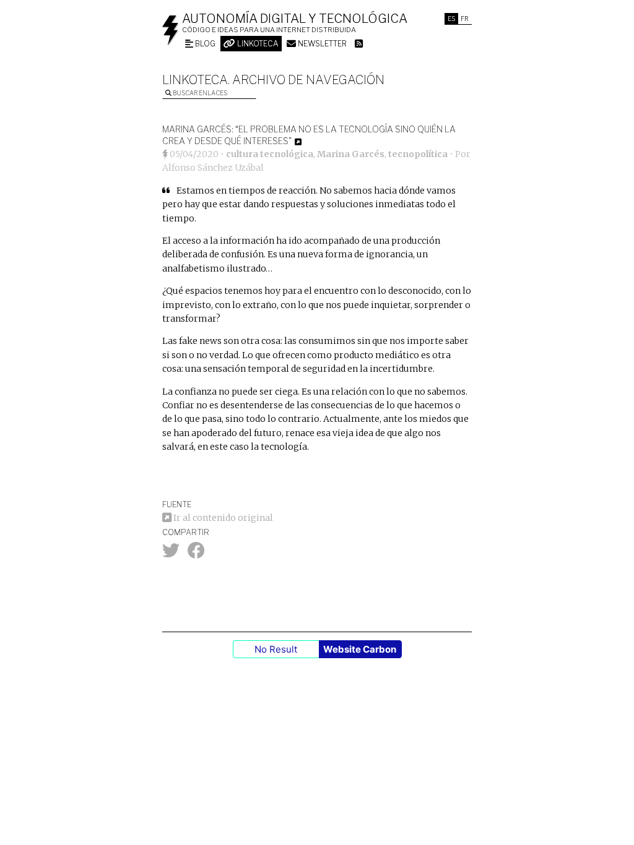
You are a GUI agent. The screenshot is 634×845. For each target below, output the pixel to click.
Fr (465, 18)
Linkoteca (257, 43)
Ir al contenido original (222, 517)
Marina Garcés (350, 154)
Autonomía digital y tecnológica (294, 18)
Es (451, 18)
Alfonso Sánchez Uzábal (213, 167)
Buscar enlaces (199, 93)
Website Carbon (359, 649)
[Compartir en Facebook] (196, 553)
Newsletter (321, 43)
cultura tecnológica (269, 154)
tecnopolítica (418, 154)
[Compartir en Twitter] (171, 553)
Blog (204, 43)
